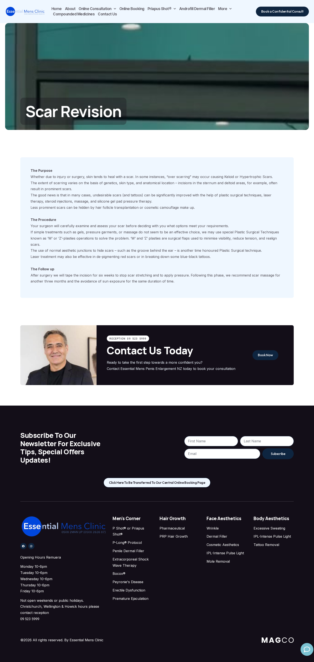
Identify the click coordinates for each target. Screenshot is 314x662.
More (222, 9)
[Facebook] (23, 546)
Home (56, 9)
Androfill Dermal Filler (197, 9)
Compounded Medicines (74, 14)
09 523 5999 (29, 619)
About (70, 9)
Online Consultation (95, 9)
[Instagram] (31, 546)
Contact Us (107, 14)
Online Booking (131, 9)
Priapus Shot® (160, 9)
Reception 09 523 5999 (127, 338)
